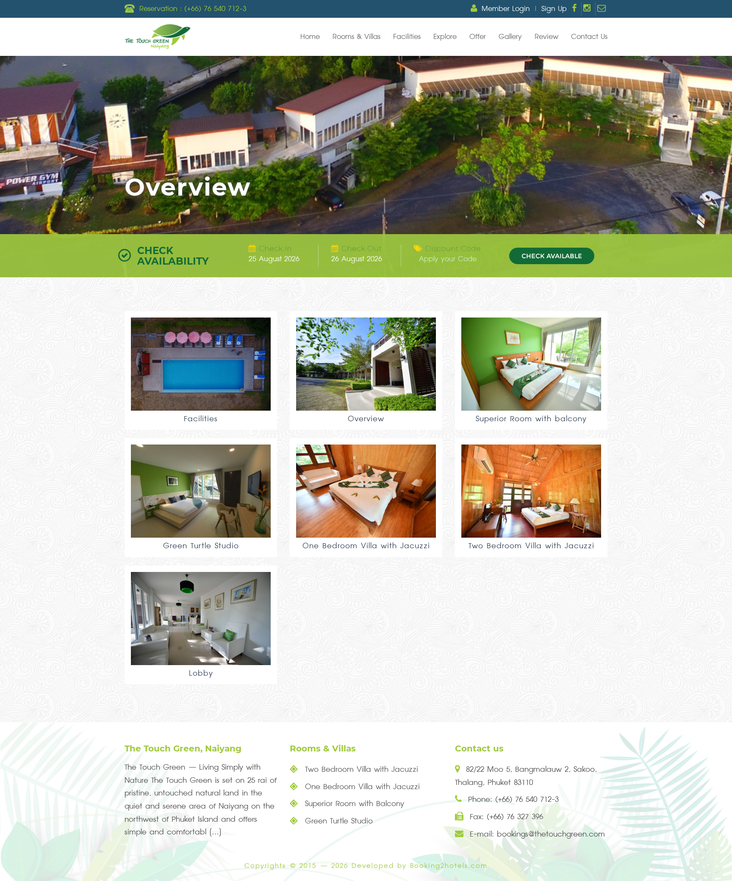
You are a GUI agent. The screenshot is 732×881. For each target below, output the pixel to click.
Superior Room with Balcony (353, 804)
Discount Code (453, 248)
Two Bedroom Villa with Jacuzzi (360, 769)
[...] (215, 832)
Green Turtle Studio (337, 821)
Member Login (506, 9)
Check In (275, 248)
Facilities (407, 37)
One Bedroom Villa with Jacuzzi (361, 787)
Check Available (551, 256)
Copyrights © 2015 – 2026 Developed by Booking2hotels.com (366, 866)
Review (546, 37)
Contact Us (589, 37)
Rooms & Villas (356, 37)
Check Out (361, 248)
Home (310, 37)
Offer (477, 37)
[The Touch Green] (157, 37)
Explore (445, 37)
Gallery (510, 37)
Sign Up (554, 9)
